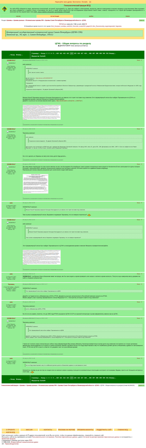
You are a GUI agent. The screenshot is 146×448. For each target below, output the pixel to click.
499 (100, 53)
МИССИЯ (29, 430)
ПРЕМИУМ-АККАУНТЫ (85, 430)
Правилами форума (8, 439)
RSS (30, 440)
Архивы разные (18, 20)
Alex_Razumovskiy (98, 26)
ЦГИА (84, 20)
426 (78, 53)
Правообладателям (11, 444)
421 (61, 53)
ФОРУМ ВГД (10, 432)
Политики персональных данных (66, 437)
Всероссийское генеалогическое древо (24, 442)
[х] (90, 2)
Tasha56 (42, 56)
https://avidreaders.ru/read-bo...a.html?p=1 (69, 101)
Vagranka (118, 26)
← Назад (12, 55)
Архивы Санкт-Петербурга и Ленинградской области (63, 20)
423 (68, 53)
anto (11, 203)
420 (57, 53)
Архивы (9, 20)
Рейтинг (63, 24)
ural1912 (69, 26)
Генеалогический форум (9, 385)
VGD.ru (18, 16)
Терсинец (11, 284)
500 (104, 53)
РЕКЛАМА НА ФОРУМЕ (66, 430)
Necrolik (75, 26)
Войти (91, 16)
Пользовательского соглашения (43, 437)
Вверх (138, 60)
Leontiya (63, 26)
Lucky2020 (82, 26)
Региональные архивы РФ (34, 20)
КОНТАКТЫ (48, 430)
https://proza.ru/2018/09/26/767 (44, 78)
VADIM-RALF (11, 60)
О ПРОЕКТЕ (10, 430)
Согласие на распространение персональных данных (101, 437)
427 (82, 53)
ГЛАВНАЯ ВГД (123, 430)
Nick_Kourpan (55, 26)
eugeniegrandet (110, 26)
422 (64, 53)
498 (97, 53)
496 (90, 53)
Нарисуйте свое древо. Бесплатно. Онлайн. (71, 2)
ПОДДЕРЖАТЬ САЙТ (104, 430)
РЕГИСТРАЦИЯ (55, 16)
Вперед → (19, 55)
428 (85, 53)
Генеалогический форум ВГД (77, 6)
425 (75, 53)
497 (94, 53)
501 (107, 53)
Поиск (128, 16)
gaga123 (89, 26)
